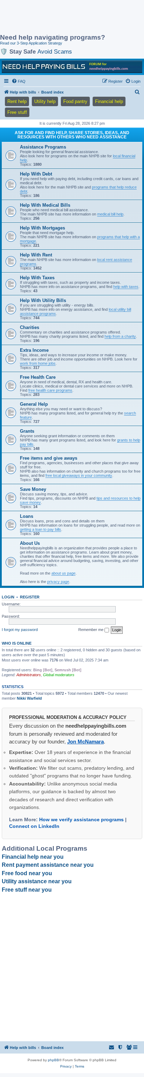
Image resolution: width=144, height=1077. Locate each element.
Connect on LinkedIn (34, 826)
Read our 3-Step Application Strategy (31, 43)
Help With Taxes (37, 277)
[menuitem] (19, 81)
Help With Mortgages (42, 228)
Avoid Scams (54, 51)
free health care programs (50, 390)
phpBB (53, 1060)
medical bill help (110, 214)
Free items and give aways (48, 458)
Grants (27, 431)
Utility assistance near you (37, 881)
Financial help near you (33, 857)
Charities (29, 327)
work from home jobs (38, 363)
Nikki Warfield (29, 698)
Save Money (33, 489)
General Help (34, 404)
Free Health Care (38, 377)
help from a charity (120, 336)
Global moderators (58, 675)
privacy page (58, 581)
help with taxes (125, 286)
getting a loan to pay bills (40, 529)
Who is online (16, 643)
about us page (63, 573)
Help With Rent (36, 255)
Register (29, 597)
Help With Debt (36, 174)
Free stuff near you (27, 890)
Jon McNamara (85, 742)
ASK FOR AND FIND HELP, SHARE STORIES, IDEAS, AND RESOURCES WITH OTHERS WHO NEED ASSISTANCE (72, 134)
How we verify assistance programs (81, 819)
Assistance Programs (43, 147)
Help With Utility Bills (43, 300)
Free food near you (27, 873)
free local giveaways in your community (78, 475)
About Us (30, 543)
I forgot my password (20, 629)
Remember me (91, 629)
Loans (26, 516)
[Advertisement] (56, 17)
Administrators (28, 675)
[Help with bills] (72, 66)
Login (8, 597)
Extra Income (34, 350)
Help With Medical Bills (45, 205)
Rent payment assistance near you (48, 865)
